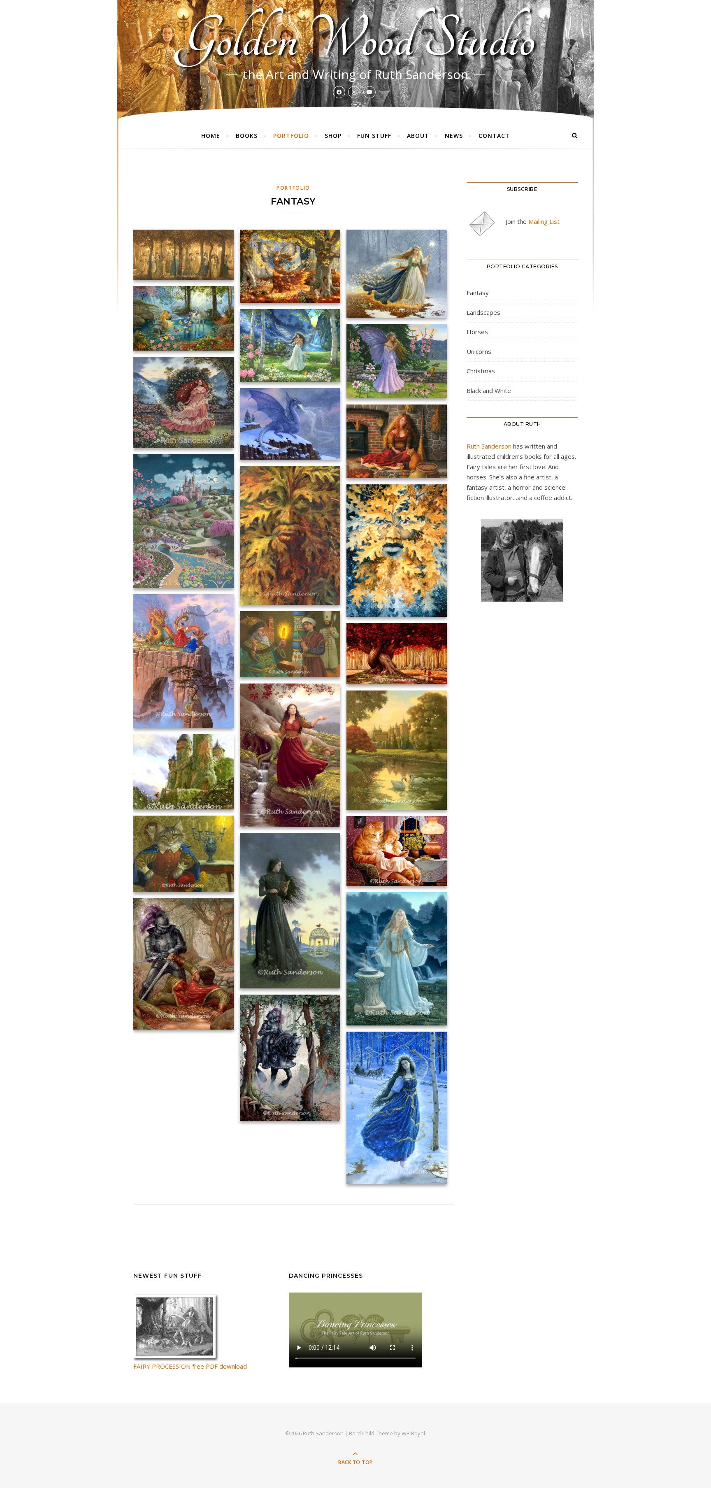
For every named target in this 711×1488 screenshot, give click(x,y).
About (418, 136)
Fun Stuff (374, 136)
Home (210, 136)
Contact (494, 136)
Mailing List (544, 221)
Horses (477, 332)
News (454, 136)
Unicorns (479, 351)
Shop (333, 136)
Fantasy (478, 292)
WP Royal (413, 1433)
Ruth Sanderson (489, 446)
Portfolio (291, 136)
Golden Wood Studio (356, 39)
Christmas (481, 371)
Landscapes (483, 312)
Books (247, 136)
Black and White (489, 390)
